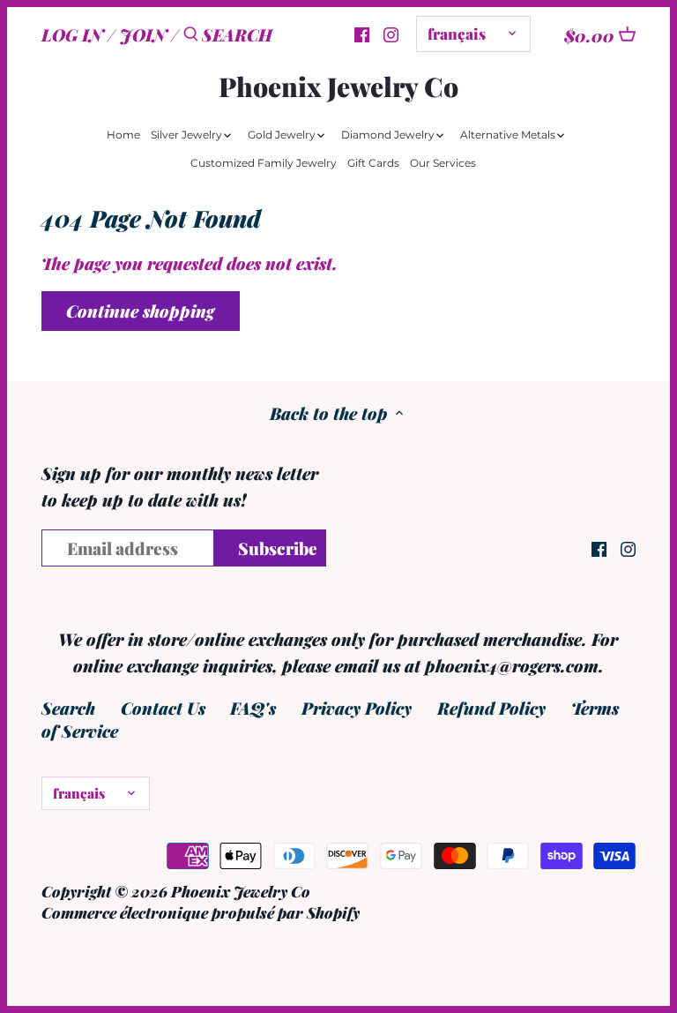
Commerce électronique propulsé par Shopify (200, 912)
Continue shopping (140, 310)
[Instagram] (390, 32)
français (457, 33)
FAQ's (253, 707)
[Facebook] (598, 547)
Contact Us (163, 707)
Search (68, 707)
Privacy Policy (356, 707)
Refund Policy (491, 707)
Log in (72, 34)
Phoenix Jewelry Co (338, 86)
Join (143, 34)
